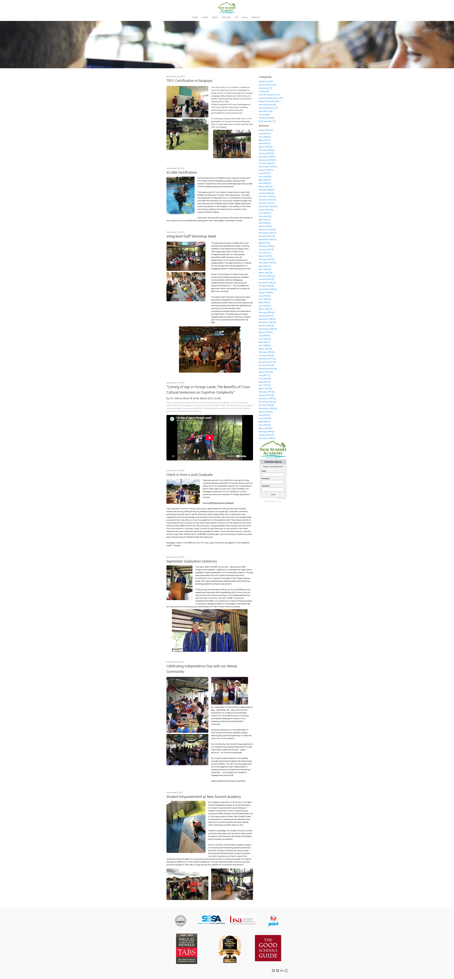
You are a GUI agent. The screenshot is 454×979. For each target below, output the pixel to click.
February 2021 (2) (266, 259)
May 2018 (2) (264, 342)
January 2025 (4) (266, 193)
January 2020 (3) (266, 279)
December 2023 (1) (267, 229)
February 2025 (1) (266, 190)
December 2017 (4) (267, 358)
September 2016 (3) (268, 408)
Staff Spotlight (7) (267, 121)
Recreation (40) (266, 111)
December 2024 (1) (267, 196)
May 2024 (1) (264, 219)
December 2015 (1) (267, 438)
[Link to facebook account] (273, 970)
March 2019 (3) (265, 309)
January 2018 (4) (266, 355)
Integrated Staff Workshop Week (191, 236)
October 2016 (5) (266, 405)
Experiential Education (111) (271, 98)
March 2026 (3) (266, 147)
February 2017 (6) (266, 392)
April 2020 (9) (265, 269)
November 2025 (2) (267, 160)
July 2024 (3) (265, 213)
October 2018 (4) (266, 325)
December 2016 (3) (267, 398)
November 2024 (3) (267, 199)
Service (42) (264, 114)
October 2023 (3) (267, 236)
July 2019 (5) (264, 296)
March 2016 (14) (266, 428)
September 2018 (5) (268, 329)
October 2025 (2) (267, 163)
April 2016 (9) (265, 425)
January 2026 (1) (266, 153)
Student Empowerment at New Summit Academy (203, 797)
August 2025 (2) (266, 170)
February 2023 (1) (266, 246)
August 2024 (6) (266, 209)
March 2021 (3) (265, 256)
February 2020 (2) (267, 276)
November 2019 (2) (267, 282)
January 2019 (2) (266, 315)
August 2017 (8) (266, 372)
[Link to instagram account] (277, 970)
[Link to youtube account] (286, 970)
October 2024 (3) (267, 203)
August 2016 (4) (266, 411)
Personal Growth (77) (268, 108)
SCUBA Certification (181, 172)
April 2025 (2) (265, 183)
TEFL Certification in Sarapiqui (189, 81)
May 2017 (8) (264, 382)
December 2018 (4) (267, 319)
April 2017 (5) (265, 385)
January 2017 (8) (266, 395)
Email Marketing (269, 501)
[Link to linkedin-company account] (281, 970)
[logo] (227, 8)
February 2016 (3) (266, 431)
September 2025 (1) (268, 166)
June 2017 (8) (265, 378)
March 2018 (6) (265, 349)
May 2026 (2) (265, 140)
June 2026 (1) (265, 137)
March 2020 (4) (265, 272)
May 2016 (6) (264, 421)
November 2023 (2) (267, 233)
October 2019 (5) (266, 286)
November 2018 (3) (267, 322)
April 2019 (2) (265, 305)
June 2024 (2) (265, 216)
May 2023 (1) (264, 243)
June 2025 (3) (265, 176)
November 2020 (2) (267, 262)
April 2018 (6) (265, 345)
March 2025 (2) (266, 186)
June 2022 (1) (265, 252)
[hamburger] (156, 4)
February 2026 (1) (266, 150)
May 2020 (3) (265, 266)
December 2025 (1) (267, 156)
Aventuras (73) (265, 88)
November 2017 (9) (267, 362)
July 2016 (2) (264, 415)
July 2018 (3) (264, 335)
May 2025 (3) (265, 180)
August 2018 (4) (266, 332)
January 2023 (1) (266, 249)
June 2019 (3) (265, 299)
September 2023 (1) (268, 239)
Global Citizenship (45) (269, 101)
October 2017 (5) (266, 365)
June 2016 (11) (265, 418)
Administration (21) (267, 85)
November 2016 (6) (267, 402)
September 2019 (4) (268, 289)
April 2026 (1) (265, 143)
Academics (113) (266, 81)
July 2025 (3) (265, 173)
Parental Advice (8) (267, 104)
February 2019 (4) (266, 312)
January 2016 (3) (266, 435)
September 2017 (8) (268, 368)
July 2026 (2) (265, 133)
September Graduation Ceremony (191, 561)
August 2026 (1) (266, 130)
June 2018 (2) (265, 339)
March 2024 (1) (265, 226)
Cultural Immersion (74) (269, 94)
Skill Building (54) (266, 118)
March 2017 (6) (265, 388)
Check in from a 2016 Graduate (189, 475)
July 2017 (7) (264, 375)
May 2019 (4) (264, 302)
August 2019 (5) (266, 292)
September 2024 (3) (268, 206)
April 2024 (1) (265, 223)
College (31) (264, 91)
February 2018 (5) (266, 352)
